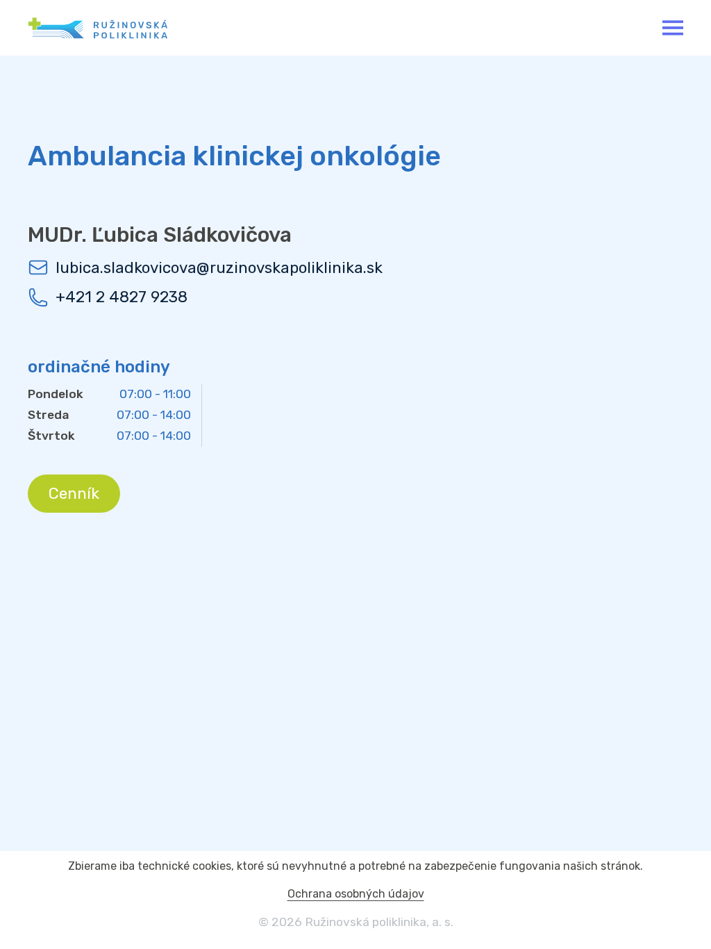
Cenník (74, 493)
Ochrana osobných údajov (355, 893)
